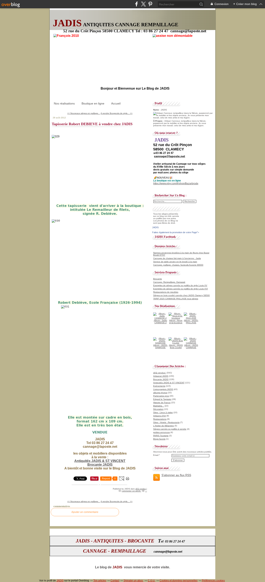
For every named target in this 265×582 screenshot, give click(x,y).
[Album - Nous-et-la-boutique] (176, 318)
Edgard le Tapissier (162, 399)
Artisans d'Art (159, 416)
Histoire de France (162, 402)
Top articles (99, 580)
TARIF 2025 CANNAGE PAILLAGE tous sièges (175, 299)
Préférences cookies (213, 580)
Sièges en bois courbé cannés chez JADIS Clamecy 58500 (181, 295)
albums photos (160, 392)
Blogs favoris (159, 439)
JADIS (60, 580)
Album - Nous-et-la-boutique (176, 321)
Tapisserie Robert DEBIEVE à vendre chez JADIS (92, 124)
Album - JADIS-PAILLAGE (191, 321)
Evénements (159, 386)
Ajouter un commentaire (84, 512)
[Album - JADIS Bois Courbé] (176, 343)
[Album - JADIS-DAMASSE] (160, 343)
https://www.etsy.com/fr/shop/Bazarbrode (175, 183)
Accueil (115, 103)
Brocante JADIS (100, 464)
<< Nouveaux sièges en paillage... (83, 113)
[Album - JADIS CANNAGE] (191, 343)
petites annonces (161, 432)
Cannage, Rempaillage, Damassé (169, 282)
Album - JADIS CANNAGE (191, 346)
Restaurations (159, 419)
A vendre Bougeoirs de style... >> (116, 113)
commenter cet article (131, 491)
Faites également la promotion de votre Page (174, 232)
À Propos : (158, 121)
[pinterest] (150, 4)
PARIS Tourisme (161, 435)
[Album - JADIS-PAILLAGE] (191, 318)
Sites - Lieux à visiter (163, 412)
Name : (157, 110)
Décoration (158, 409)
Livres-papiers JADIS (163, 389)
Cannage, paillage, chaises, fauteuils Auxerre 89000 (178, 265)
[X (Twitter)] (143, 4)
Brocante (157, 279)
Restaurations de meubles (165, 292)
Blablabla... (158, 406)
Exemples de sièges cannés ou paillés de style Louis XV (180, 285)
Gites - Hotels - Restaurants (166, 422)
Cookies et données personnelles (179, 580)
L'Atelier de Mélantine (163, 426)
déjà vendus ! (141, 489)
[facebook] (136, 4)
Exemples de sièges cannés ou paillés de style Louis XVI (180, 289)
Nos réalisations (64, 103)
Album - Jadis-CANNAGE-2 (160, 321)
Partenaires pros (161, 396)
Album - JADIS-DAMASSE (160, 346)
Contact (115, 580)
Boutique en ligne (93, 103)
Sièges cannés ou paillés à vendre (169, 429)
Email (155, 455)
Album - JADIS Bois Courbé (176, 346)
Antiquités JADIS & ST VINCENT (99, 461)
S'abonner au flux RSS (176, 475)
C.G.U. (151, 580)
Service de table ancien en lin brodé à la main (175, 261)
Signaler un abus (133, 580)
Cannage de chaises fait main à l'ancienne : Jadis (177, 258)
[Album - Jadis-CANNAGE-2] (160, 318)
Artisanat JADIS (160, 376)
